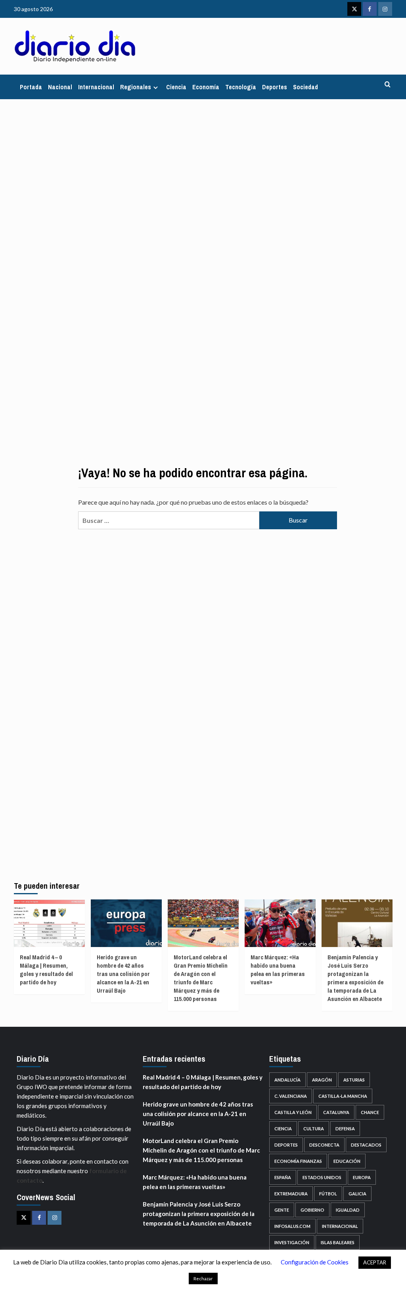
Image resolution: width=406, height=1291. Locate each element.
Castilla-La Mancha (342, 1096)
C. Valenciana (290, 1096)
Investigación (291, 1242)
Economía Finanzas (298, 1161)
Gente (281, 1209)
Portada (31, 87)
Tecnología (240, 87)
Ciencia (176, 87)
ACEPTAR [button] (374, 1262)
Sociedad (305, 87)
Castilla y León (293, 1112)
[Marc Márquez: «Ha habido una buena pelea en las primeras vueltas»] (280, 923)
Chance (370, 1112)
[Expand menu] (155, 87)
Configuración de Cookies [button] (315, 1262)
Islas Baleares (337, 1242)
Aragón (322, 1079)
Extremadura (291, 1193)
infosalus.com (292, 1226)
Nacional (60, 87)
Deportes (274, 87)
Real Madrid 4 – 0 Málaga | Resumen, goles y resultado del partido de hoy (46, 969)
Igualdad (348, 1209)
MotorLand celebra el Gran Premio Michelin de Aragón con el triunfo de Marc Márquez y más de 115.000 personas (201, 978)
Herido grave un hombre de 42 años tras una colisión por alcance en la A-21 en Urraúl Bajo (123, 974)
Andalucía (287, 1079)
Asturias (354, 1079)
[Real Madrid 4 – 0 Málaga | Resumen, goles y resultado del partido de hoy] (49, 923)
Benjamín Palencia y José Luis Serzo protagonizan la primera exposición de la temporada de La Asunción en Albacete (355, 978)
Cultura (313, 1128)
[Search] (388, 85)
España (282, 1177)
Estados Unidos (322, 1177)
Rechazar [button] (203, 1278)
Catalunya (336, 1112)
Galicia (357, 1193)
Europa (362, 1177)
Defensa (345, 1128)
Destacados (366, 1144)
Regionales (135, 87)
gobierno (312, 1209)
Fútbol (328, 1193)
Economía (205, 87)
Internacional (96, 87)
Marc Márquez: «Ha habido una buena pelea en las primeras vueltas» (278, 969)
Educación (346, 1161)
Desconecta (324, 1144)
